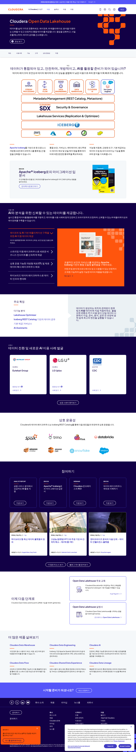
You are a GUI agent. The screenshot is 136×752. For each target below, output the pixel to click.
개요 (9, 53)
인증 (76, 715)
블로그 (103, 715)
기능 (28, 53)
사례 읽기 (15, 390)
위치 (51, 726)
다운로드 (78, 721)
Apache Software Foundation (40, 746)
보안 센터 (104, 723)
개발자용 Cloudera (107, 718)
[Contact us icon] (100, 10)
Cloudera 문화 (55, 721)
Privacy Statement (119, 741)
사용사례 (19, 53)
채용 (52, 702)
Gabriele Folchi (65, 552)
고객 (36, 53)
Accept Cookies (125, 746)
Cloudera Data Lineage (100, 663)
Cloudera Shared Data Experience (66, 663)
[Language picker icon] (114, 10)
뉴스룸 (77, 702)
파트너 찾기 (79, 723)
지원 (71, 9)
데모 (122, 9)
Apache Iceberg (17, 147)
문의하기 (13, 718)
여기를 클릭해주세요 (13, 740)
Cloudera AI (95, 645)
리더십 (64, 702)
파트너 (90, 702)
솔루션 (56, 9)
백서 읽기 (67, 276)
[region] (99, 737)
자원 (64, 9)
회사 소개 (39, 702)
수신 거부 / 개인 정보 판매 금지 (58, 744)
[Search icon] (109, 10)
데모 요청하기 (83, 690)
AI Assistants (20, 327)
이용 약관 (32, 744)
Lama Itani (74, 552)
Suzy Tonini (33, 552)
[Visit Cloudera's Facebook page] (12, 702)
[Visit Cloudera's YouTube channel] (28, 702)
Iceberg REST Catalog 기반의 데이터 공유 (34, 319)
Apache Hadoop (14, 746)
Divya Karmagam (106, 552)
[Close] (131, 726)
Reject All (110, 746)
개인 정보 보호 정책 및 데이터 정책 (43, 744)
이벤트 (103, 721)
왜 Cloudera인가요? (35, 9)
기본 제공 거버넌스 (23, 323)
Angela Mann (26, 552)
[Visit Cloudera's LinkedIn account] (23, 702)
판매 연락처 (79, 718)
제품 (48, 9)
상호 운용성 (46, 53)
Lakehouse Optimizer (25, 315)
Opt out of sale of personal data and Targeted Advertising (79, 746)
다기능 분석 (19, 310)
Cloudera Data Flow (19, 663)
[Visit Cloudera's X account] (17, 702)
